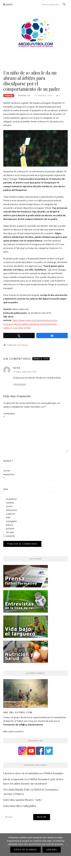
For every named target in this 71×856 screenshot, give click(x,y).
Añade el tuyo (41, 359)
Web (5, 489)
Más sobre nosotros (13, 731)
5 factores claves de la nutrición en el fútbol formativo (33, 773)
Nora (16, 367)
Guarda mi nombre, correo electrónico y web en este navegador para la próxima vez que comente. (11, 517)
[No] (67, 844)
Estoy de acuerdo (25, 849)
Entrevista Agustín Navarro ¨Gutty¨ (23, 799)
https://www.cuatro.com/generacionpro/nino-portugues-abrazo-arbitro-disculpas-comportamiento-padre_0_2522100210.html (30, 324)
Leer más (51, 849)
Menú (9, 4)
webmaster (24, 95)
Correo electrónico (8, 474)
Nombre (8, 460)
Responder (20, 384)
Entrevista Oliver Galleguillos (19, 806)
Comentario (8, 415)
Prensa (9, 95)
